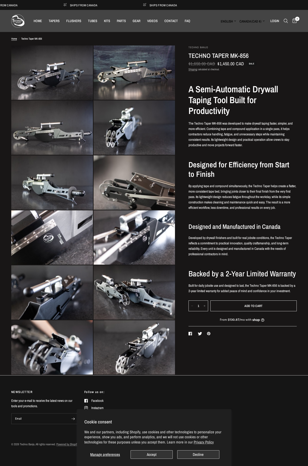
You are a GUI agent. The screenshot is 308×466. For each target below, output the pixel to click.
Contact (171, 20)
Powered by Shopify (67, 444)
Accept (151, 454)
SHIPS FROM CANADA (73, 5)
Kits (107, 20)
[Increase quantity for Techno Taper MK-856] (204, 306)
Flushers (73, 20)
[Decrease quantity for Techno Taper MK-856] (192, 306)
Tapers (54, 20)
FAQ (187, 20)
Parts (121, 20)
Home (38, 20)
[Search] (285, 21)
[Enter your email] (73, 418)
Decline (198, 454)
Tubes (92, 20)
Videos (152, 20)
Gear (136, 20)
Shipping (192, 69)
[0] (293, 21)
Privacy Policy (204, 442)
